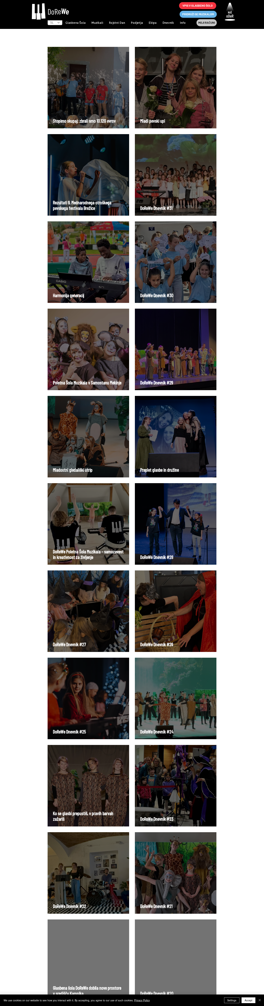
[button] (183, 22)
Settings (231, 1000)
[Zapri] (260, 1000)
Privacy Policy (142, 1000)
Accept (248, 1000)
